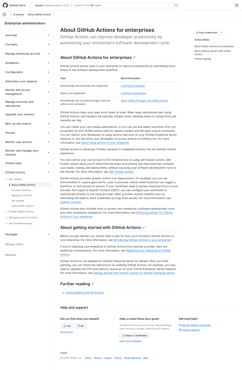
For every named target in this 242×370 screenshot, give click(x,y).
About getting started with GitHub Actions (100, 227)
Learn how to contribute (130, 341)
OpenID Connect (70, 202)
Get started (18, 14)
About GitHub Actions (39, 14)
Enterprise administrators (25, 23)
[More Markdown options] (221, 32)
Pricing (117, 357)
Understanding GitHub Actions (85, 292)
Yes (69, 325)
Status (108, 357)
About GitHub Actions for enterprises (96, 57)
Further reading (75, 283)
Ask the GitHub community (196, 325)
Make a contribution (136, 335)
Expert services (132, 357)
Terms (88, 357)
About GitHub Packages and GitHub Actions (144, 100)
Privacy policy (66, 332)
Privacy (98, 357)
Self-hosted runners (121, 171)
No (82, 325)
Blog (145, 357)
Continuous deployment (133, 93)
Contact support (191, 329)
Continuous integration (133, 85)
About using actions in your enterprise (105, 142)
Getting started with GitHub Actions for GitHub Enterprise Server (134, 273)
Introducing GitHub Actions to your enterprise (142, 240)
